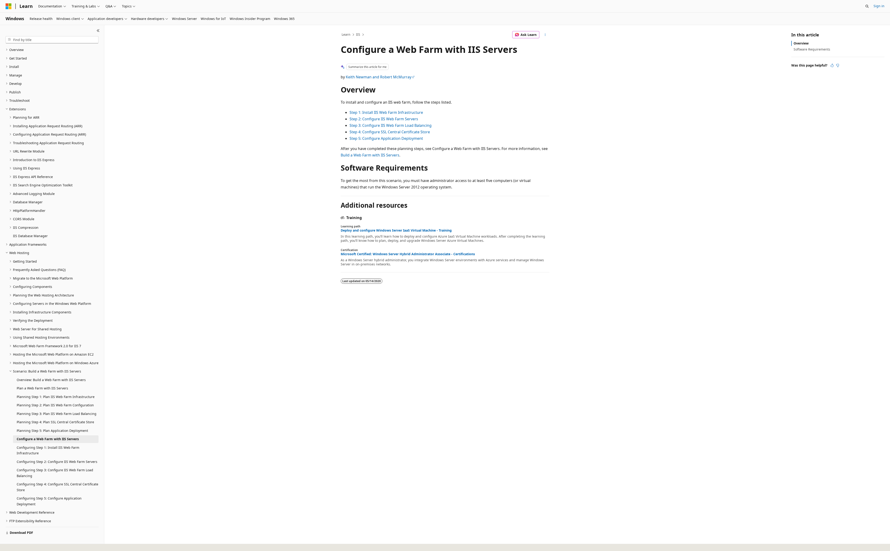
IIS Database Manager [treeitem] (30, 236)
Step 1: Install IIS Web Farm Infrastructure (386, 112)
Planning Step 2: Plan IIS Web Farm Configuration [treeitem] (55, 405)
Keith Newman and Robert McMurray (378, 77)
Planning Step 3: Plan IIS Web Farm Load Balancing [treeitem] (56, 413)
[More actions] (545, 34)
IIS (358, 34)
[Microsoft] (9, 6)
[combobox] (52, 40)
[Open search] (867, 6)
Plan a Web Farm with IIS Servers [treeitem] (42, 388)
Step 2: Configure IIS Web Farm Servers (384, 118)
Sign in (879, 6)
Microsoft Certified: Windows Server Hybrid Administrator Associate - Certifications (408, 254)
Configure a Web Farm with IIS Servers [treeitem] (48, 439)
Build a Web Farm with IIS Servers (370, 155)
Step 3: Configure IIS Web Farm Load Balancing (391, 125)
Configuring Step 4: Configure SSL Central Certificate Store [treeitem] (57, 487)
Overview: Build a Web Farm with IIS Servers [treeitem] (51, 380)
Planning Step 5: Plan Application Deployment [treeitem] (52, 430)
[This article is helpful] (832, 65)
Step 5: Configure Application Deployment (386, 138)
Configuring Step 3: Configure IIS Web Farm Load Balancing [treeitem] (55, 473)
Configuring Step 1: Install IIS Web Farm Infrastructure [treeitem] (48, 450)
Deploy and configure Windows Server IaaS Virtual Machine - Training (396, 230)
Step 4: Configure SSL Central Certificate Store (390, 131)
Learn (346, 34)
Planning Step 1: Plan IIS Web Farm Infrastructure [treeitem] (56, 397)
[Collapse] (98, 30)
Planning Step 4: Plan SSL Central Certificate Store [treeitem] (55, 422)
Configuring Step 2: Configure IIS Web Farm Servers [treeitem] (57, 461)
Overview (801, 43)
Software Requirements (812, 49)
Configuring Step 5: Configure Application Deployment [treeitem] (49, 501)
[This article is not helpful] (837, 65)
